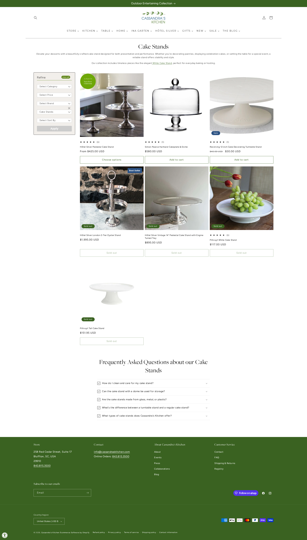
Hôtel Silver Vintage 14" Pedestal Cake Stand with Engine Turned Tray (174, 236)
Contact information (168, 532)
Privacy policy (114, 532)
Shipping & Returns (224, 463)
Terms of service (131, 532)
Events (158, 457)
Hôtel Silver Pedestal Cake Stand (97, 147)
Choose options (111, 159)
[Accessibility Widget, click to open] (5, 535)
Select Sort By (47, 120)
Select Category (48, 86)
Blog (156, 474)
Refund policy (99, 532)
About (157, 452)
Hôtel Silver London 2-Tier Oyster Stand (100, 235)
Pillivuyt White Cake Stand (223, 240)
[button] (35, 17)
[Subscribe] (87, 493)
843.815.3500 (42, 465)
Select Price (46, 95)
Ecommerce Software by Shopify (75, 533)
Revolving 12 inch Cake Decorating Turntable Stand (236, 147)
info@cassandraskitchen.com (112, 451)
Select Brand (46, 103)
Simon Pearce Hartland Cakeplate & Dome (166, 147)
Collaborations (162, 468)
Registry (219, 468)
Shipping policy (149, 532)
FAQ (216, 457)
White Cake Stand (162, 63)
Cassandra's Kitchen (50, 533)
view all (65, 77)
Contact (218, 452)
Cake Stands (46, 112)
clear (69, 108)
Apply (54, 128)
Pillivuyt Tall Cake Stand (92, 328)
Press (157, 463)
